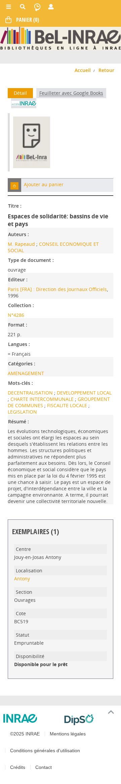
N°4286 (16, 315)
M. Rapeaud (21, 244)
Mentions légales (68, 733)
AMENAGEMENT (26, 373)
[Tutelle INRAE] (31, 718)
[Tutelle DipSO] (90, 719)
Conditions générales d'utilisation (45, 750)
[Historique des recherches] (37, 6)
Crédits (17, 767)
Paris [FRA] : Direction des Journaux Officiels (57, 289)
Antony (22, 578)
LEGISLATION (22, 412)
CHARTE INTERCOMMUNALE (42, 399)
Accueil (83, 70)
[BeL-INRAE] (60, 38)
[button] (14, 185)
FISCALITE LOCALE (67, 405)
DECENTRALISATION (31, 392)
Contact (43, 767)
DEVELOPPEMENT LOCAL (84, 392)
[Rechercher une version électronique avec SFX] (23, 103)
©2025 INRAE (25, 733)
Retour (106, 70)
